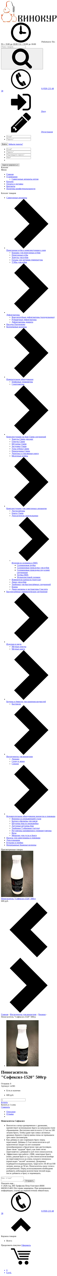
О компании (11, 177)
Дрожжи (42, 1014)
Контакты (10, 186)
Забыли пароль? (15, 144)
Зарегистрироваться (10, 165)
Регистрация (47, 132)
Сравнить (5, 1107)
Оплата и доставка (14, 184)
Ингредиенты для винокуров (23, 1014)
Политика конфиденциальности (20, 189)
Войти (4, 144)
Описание (11, 1112)
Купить (4, 1102)
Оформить (26, 1245)
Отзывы (10, 1114)
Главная (10, 174)
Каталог (10, 181)
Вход (43, 111)
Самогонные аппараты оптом (25, 179)
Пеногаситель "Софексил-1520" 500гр (18, 899)
